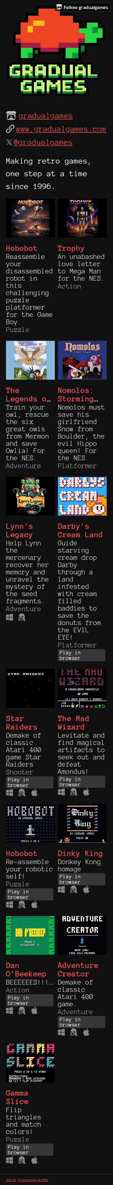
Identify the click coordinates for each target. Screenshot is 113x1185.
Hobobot (22, 248)
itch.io (11, 1179)
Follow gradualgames (86, 7)
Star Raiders (22, 722)
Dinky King (80, 853)
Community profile (33, 1179)
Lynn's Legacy (19, 530)
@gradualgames (43, 142)
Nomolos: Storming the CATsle (80, 398)
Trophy (71, 248)
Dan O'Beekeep (26, 969)
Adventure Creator (78, 969)
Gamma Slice (17, 1097)
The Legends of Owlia (28, 398)
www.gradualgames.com (61, 129)
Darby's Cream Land (80, 530)
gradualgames (46, 115)
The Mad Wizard (73, 722)
